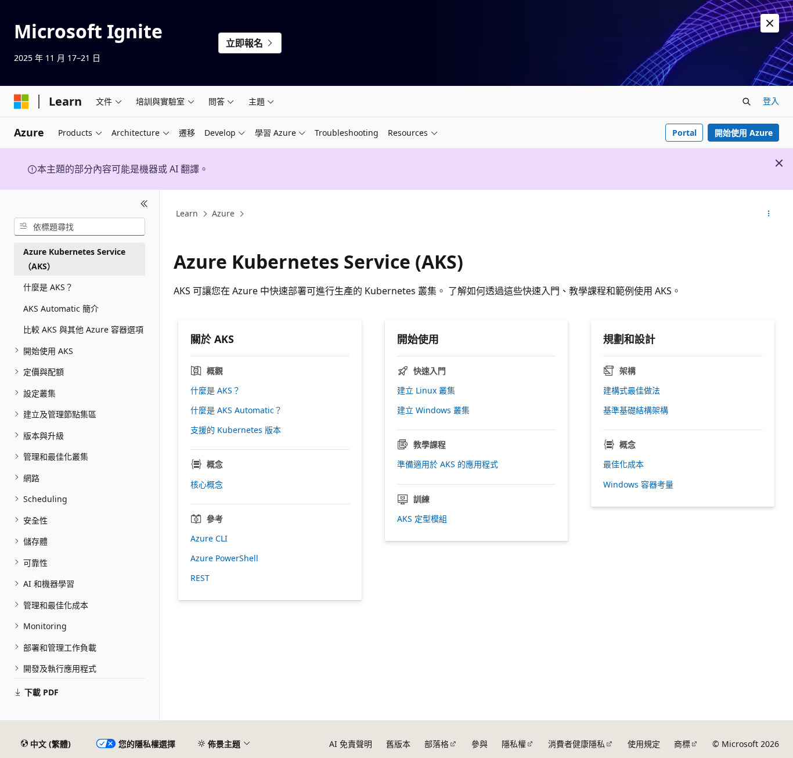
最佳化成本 (623, 464)
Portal (684, 132)
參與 (479, 743)
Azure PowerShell (224, 558)
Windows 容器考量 (638, 484)
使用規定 (644, 743)
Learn (187, 213)
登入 (771, 100)
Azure (223, 213)
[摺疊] (144, 203)
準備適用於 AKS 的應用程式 (447, 464)
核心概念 (206, 484)
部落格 (436, 743)
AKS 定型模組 (422, 519)
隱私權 (514, 743)
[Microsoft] (21, 101)
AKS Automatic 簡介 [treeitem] (61, 307)
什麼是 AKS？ (215, 390)
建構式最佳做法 (631, 390)
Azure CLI (209, 538)
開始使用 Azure (744, 132)
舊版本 (398, 743)
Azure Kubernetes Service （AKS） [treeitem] (74, 259)
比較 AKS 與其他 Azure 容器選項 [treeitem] (83, 329)
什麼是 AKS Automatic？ (236, 410)
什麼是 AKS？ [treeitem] (48, 287)
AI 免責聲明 (350, 743)
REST (200, 578)
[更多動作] (769, 214)
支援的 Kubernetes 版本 (235, 430)
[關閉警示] (769, 23)
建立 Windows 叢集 (433, 410)
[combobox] (79, 226)
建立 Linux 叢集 (426, 390)
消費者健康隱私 (576, 743)
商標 (682, 743)
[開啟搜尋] (746, 101)
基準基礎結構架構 (635, 410)
